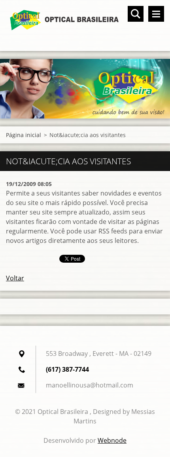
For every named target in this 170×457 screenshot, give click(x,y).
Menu (156, 14)
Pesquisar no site (136, 14)
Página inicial (23, 135)
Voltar (15, 278)
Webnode (112, 440)
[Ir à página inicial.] (85, 20)
